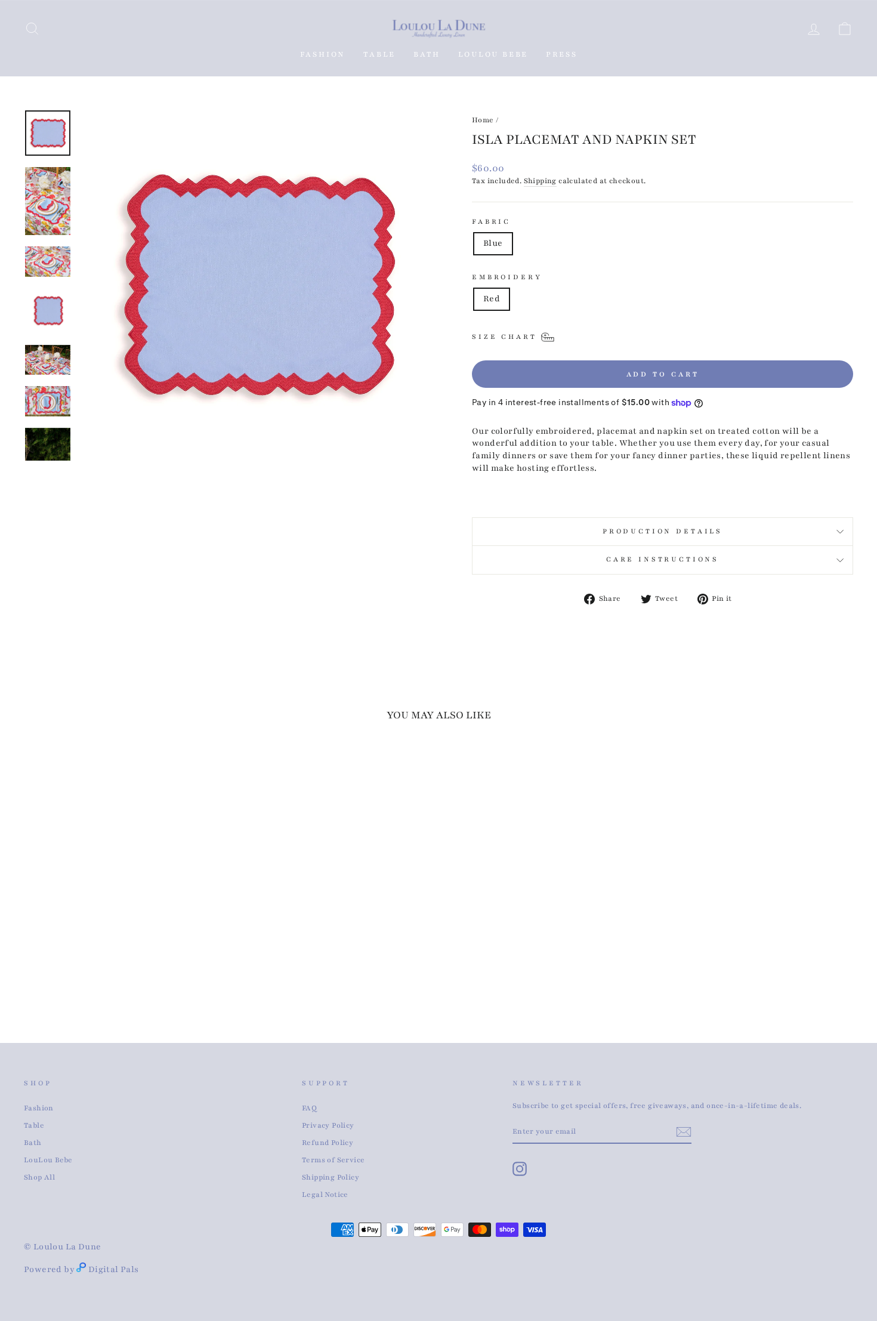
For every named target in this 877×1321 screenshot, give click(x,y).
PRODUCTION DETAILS (662, 531)
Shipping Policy (330, 1177)
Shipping (540, 181)
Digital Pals (113, 1269)
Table (34, 1125)
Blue (493, 243)
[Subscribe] (683, 1132)
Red (491, 298)
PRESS (561, 54)
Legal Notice (325, 1194)
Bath (33, 1142)
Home (483, 120)
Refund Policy (327, 1142)
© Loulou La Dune (62, 1246)
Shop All (39, 1177)
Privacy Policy (328, 1125)
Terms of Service (333, 1160)
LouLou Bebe (48, 1160)
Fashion (323, 54)
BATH (426, 54)
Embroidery (507, 277)
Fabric (491, 221)
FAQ (309, 1108)
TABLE (379, 54)
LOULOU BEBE (493, 54)
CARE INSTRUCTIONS (662, 559)
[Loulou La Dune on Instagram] (519, 1169)
